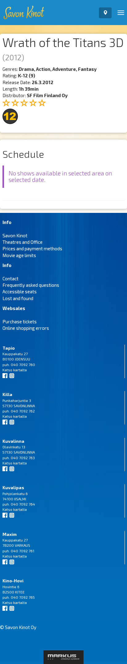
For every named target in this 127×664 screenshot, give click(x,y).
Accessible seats (19, 291)
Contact (10, 278)
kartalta (20, 370)
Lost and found (17, 298)
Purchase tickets (19, 321)
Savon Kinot (14, 235)
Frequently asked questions (30, 285)
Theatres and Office (22, 242)
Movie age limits (19, 255)
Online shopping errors (25, 328)
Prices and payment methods (32, 248)
